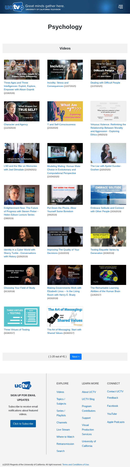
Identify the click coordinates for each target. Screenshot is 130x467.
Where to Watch (65, 436)
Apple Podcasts (116, 422)
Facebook (112, 405)
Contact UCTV (115, 391)
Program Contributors (88, 408)
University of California (89, 443)
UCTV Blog (88, 399)
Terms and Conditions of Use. (75, 464)
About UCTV (89, 391)
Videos (60, 391)
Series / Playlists (61, 413)
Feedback (112, 397)
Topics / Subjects (61, 401)
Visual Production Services (88, 430)
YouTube (112, 413)
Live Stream (63, 429)
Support (86, 417)
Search (60, 451)
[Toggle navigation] (120, 7)
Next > (76, 356)
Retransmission (65, 443)
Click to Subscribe (23, 423)
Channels (62, 422)
